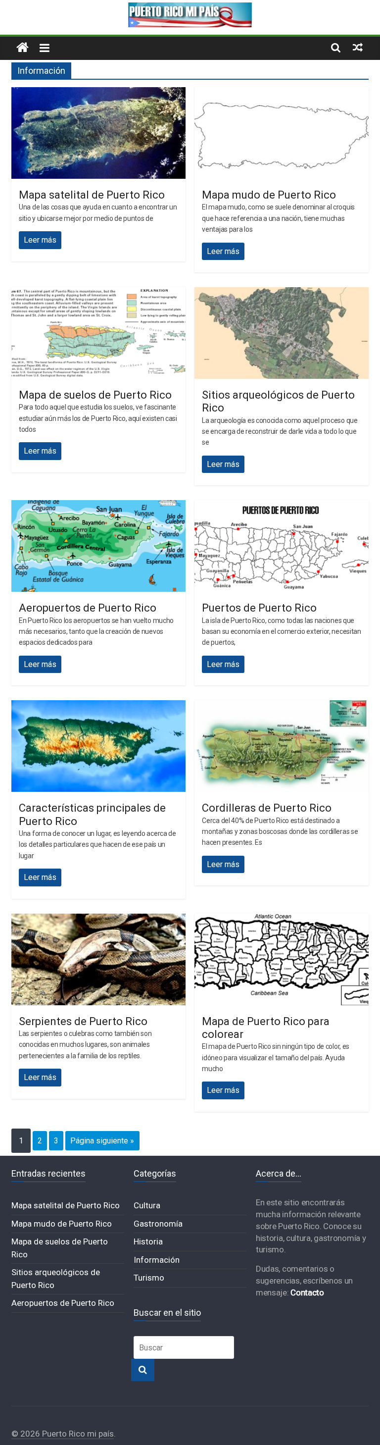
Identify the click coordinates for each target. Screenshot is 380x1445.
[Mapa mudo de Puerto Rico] (281, 93)
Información (157, 1260)
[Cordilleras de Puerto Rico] (281, 706)
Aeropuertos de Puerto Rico (87, 608)
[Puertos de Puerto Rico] (281, 506)
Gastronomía (158, 1224)
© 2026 (26, 1434)
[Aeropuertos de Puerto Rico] (98, 506)
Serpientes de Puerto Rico (83, 1021)
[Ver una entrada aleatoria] (358, 47)
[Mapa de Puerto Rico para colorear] (281, 920)
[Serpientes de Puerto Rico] (98, 920)
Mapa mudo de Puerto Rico (269, 195)
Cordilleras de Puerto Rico (267, 808)
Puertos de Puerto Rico (259, 608)
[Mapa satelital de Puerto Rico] (98, 93)
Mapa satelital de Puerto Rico (92, 195)
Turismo (149, 1278)
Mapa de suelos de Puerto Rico (95, 395)
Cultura (147, 1205)
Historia (148, 1241)
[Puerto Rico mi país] (22, 48)
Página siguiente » (102, 1140)
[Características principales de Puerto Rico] (98, 706)
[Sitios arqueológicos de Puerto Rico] (281, 293)
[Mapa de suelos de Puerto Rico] (98, 293)
